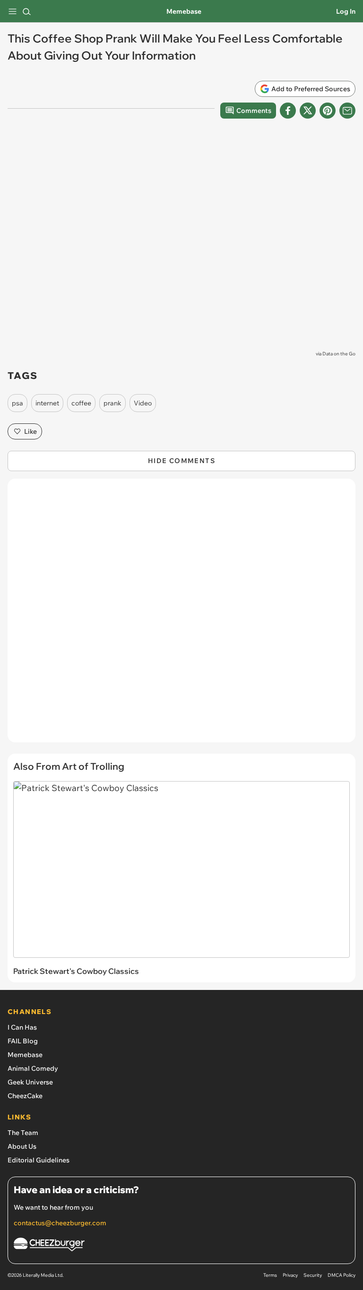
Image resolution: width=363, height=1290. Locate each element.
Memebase (183, 11)
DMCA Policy (341, 1275)
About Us (22, 1146)
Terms (270, 1275)
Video (143, 403)
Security (312, 1275)
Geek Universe (30, 1082)
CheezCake (25, 1096)
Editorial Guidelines (38, 1160)
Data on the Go (338, 354)
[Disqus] (181, 615)
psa (17, 403)
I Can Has (22, 1027)
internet (47, 403)
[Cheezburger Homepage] (181, 1246)
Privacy (290, 1275)
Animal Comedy (33, 1068)
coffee (81, 403)
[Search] (26, 11)
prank (112, 403)
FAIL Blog (23, 1041)
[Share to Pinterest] (328, 111)
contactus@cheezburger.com (60, 1223)
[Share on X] (308, 111)
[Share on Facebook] (288, 111)
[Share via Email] (347, 111)
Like (30, 431)
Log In (345, 11)
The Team (23, 1132)
